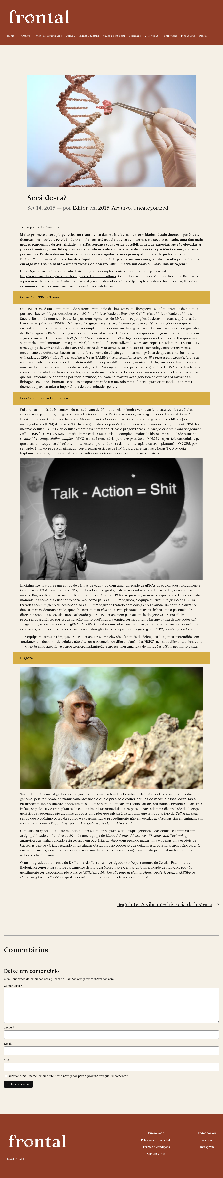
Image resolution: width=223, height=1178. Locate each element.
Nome (9, 1027)
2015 (103, 208)
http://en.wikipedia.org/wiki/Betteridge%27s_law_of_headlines (68, 276)
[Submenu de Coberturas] (159, 36)
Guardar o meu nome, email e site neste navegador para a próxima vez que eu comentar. (68, 1076)
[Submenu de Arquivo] (31, 36)
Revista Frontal (15, 1159)
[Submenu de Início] (16, 36)
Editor (80, 208)
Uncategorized (150, 208)
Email (9, 1043)
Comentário (13, 986)
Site (6, 1060)
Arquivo (121, 208)
